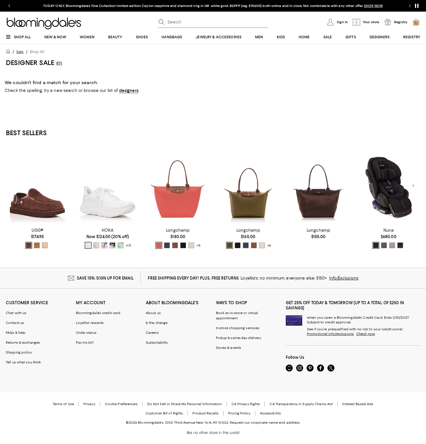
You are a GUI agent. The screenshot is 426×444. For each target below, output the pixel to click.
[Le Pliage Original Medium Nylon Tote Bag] (248, 185)
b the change (157, 323)
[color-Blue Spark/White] (120, 245)
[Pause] (416, 5)
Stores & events (228, 348)
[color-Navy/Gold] (167, 245)
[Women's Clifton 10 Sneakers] (107, 185)
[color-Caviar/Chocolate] (376, 245)
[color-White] (88, 245)
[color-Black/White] (112, 245)
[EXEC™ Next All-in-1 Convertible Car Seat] (388, 185)
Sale (19, 52)
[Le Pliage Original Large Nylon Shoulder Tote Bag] (178, 185)
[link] (37, 238)
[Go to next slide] (409, 5)
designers (129, 90)
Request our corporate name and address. (265, 423)
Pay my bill (85, 342)
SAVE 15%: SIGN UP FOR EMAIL (105, 278)
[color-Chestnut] (37, 245)
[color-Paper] (191, 245)
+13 (128, 245)
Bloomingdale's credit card (98, 313)
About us (153, 313)
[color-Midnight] (400, 245)
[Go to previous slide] (9, 5)
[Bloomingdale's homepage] (9, 52)
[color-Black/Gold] (183, 245)
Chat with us (16, 313)
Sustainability (157, 342)
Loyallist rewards (90, 323)
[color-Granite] (384, 245)
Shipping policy (19, 352)
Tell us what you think (23, 362)
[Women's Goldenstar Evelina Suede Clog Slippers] (37, 185)
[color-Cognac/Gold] (175, 245)
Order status (86, 333)
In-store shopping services (238, 328)
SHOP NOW (373, 6)
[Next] (413, 185)
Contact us (15, 323)
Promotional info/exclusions (330, 334)
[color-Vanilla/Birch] (96, 245)
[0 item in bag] (416, 22)
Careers (152, 333)
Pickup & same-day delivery (238, 338)
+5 (198, 245)
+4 (269, 245)
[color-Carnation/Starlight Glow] (104, 245)
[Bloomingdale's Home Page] (44, 23)
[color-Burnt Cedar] (29, 245)
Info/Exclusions (343, 278)
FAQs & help (16, 333)
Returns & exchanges (23, 342)
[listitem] (213, 6)
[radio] (28, 245)
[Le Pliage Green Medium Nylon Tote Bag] (318, 185)
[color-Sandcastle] (45, 245)
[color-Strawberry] (159, 245)
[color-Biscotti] (392, 245)
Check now (365, 334)
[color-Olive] (229, 245)
